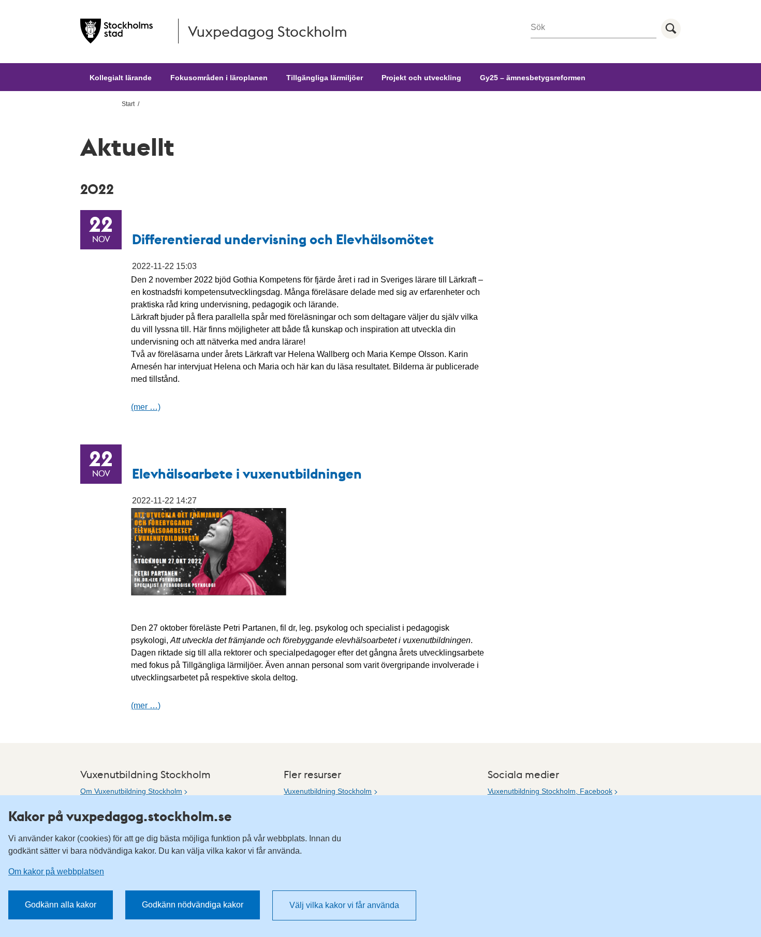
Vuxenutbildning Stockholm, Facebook (550, 791)
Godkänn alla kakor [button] (60, 904)
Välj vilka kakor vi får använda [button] (344, 905)
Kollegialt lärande (121, 77)
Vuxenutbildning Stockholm (328, 791)
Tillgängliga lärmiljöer (324, 77)
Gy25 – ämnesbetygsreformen (533, 77)
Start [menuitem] (128, 104)
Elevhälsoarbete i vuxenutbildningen (247, 473)
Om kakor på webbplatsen (56, 871)
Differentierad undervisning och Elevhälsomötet (283, 239)
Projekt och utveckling (421, 77)
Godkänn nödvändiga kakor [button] (192, 904)
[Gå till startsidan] (116, 31)
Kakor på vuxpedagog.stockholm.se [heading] (120, 816)
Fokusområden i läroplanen (219, 77)
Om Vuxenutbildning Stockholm (131, 791)
